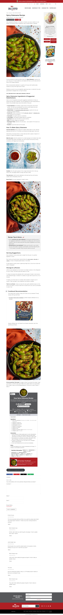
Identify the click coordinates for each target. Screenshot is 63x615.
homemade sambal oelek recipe (22, 110)
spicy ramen (30, 259)
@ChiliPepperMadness (21, 464)
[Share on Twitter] (19, 404)
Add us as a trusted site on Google (16, 470)
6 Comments (21, 17)
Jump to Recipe (11, 19)
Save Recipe (28, 404)
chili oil (30, 113)
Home (7, 12)
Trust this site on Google (24, 406)
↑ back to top (13, 611)
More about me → (50, 36)
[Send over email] (30, 474)
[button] (20, 20)
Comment (8, 483)
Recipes (10, 12)
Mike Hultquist (25, 412)
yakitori (8, 260)
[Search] (37, 606)
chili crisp (26, 113)
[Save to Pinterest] (16, 474)
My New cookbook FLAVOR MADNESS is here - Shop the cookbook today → (33, 1)
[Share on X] (23, 474)
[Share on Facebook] (16, 404)
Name (8, 495)
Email (7, 500)
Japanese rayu (36, 113)
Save (17, 19)
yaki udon (35, 259)
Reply (9, 524)
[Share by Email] (23, 404)
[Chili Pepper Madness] (12, 10)
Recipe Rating (9, 505)
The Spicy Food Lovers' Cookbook (16, 297)
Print (13, 394)
